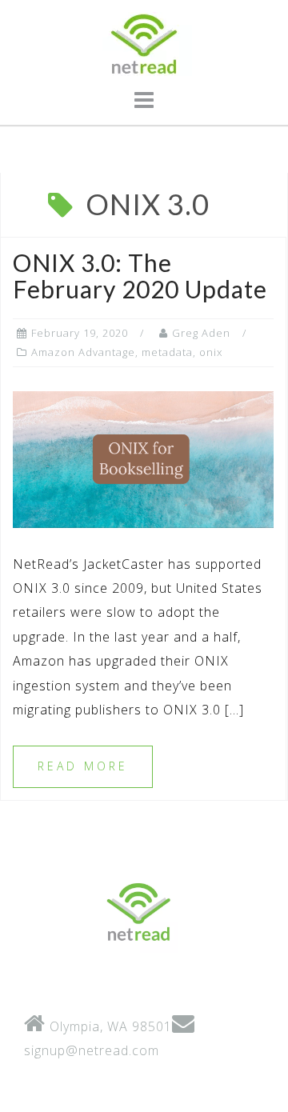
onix (210, 352)
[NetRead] (138, 911)
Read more (83, 766)
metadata (167, 352)
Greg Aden (201, 333)
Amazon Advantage (83, 352)
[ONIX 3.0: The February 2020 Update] (143, 458)
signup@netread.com (91, 1050)
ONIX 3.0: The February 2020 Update (140, 275)
